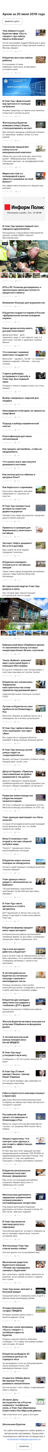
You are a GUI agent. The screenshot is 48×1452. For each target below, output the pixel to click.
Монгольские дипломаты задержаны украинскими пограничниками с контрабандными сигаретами (19, 1198)
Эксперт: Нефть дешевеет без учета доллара (17, 544)
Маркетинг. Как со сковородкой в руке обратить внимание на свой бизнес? (17, 177)
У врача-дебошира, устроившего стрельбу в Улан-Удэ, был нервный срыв (16, 377)
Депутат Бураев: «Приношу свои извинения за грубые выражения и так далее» (17, 774)
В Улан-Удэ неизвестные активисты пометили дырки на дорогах (16, 509)
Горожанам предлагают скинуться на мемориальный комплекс (17, 150)
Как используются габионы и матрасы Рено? (18, 476)
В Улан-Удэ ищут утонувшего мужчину (14, 1053)
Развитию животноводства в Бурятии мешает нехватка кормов (17, 798)
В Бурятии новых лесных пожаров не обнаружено (16, 861)
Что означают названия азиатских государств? (15, 353)
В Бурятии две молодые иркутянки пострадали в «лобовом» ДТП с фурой (16, 1003)
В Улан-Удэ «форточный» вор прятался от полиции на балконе (16, 104)
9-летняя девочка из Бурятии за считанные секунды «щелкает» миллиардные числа (15, 977)
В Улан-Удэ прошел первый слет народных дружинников (20, 227)
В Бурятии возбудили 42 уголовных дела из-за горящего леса (15, 1357)
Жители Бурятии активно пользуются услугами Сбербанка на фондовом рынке (23, 1024)
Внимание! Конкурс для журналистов (23, 302)
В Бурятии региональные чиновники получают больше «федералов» (16, 1173)
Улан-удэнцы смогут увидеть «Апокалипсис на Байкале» (17, 882)
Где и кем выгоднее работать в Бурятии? (14, 950)
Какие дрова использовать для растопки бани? (17, 329)
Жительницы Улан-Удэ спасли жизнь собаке (15, 1247)
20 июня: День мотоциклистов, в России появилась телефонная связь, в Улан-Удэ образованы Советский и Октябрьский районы (21, 1405)
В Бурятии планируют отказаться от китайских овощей (16, 565)
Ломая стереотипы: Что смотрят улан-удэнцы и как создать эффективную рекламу (17, 1142)
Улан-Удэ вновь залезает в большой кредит (17, 1290)
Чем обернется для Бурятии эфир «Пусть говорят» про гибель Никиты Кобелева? (14, 34)
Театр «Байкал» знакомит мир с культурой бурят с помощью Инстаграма (16, 663)
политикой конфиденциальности (23, 1439)
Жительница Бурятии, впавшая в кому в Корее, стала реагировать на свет (17, 125)
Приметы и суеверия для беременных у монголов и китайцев (17, 530)
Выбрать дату (12, 21)
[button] (13, 275)
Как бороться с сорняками (17, 487)
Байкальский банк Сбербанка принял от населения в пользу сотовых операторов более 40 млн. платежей (23, 648)
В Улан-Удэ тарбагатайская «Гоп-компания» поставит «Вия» (17, 731)
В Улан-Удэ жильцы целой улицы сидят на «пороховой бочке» (17, 752)
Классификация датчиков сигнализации (17, 437)
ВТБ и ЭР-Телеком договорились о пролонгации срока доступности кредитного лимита (21, 290)
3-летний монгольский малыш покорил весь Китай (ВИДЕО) (15, 1040)
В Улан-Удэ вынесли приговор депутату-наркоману (13, 1224)
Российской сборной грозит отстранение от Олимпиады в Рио (15, 1117)
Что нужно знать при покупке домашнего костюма (19, 463)
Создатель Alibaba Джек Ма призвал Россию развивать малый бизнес (16, 1381)
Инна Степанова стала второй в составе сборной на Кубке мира (17, 841)
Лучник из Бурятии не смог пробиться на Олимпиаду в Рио (17, 709)
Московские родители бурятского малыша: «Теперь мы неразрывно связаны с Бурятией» (16, 1266)
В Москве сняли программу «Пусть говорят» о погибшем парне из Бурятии (17, 1331)
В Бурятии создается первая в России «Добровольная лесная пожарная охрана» (23, 315)
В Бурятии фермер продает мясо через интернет (17, 929)
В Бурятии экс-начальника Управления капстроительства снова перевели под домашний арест (19, 686)
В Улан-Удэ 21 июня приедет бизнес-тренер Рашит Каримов (15, 1074)
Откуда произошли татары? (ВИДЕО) (13, 1309)
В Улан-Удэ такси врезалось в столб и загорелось (13, 906)
